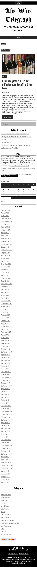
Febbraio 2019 (6, 340)
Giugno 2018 (5, 360)
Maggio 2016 (5, 431)
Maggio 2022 (5, 292)
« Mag (3, 201)
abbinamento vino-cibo (9, 492)
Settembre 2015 (6, 454)
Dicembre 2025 (6, 221)
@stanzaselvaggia (9, 160)
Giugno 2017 (5, 394)
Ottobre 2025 (5, 224)
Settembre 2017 (6, 386)
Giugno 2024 (5, 253)
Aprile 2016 (5, 434)
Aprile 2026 (5, 213)
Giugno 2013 (5, 474)
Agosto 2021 (5, 315)
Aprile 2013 (5, 479)
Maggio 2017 (5, 397)
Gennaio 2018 (5, 375)
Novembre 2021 (6, 307)
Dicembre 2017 (6, 377)
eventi (3, 503)
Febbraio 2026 (6, 219)
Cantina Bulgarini (6, 142)
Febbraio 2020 (6, 332)
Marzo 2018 (5, 369)
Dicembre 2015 (6, 445)
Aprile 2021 (5, 326)
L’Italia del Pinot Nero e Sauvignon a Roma (15, 145)
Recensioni (5, 517)
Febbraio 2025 (6, 238)
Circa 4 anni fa (5, 169)
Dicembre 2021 (6, 304)
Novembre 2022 (6, 284)
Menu (18, 3)
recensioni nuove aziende (10, 523)
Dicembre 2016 (6, 411)
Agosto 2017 (5, 389)
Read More (8, 117)
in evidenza (5, 506)
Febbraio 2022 (6, 301)
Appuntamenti (5, 498)
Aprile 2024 (5, 258)
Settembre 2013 (6, 468)
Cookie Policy (24, 554)
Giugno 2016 (5, 428)
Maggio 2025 (5, 230)
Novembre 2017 (6, 380)
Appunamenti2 (6, 495)
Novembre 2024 (6, 244)
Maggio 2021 (5, 324)
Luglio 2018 (5, 358)
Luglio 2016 (5, 426)
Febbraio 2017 (6, 406)
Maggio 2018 (5, 363)
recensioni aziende (7, 520)
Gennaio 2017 (5, 409)
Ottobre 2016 (5, 417)
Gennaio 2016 (5, 443)
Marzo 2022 (5, 298)
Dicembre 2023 (6, 264)
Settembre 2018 (6, 352)
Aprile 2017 (5, 400)
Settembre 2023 (6, 270)
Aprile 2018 (5, 366)
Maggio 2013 (5, 477)
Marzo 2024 (5, 261)
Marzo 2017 (5, 403)
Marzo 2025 (5, 236)
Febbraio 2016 (6, 440)
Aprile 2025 (5, 233)
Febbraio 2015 (6, 463)
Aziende (4, 500)
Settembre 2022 (6, 287)
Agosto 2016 (5, 423)
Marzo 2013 (5, 482)
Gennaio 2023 (5, 281)
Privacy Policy (13, 554)
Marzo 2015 (5, 460)
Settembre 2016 (6, 420)
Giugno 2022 (5, 289)
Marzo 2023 (5, 275)
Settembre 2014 (6, 465)
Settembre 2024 (6, 250)
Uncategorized (6, 526)
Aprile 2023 (5, 272)
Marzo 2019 (5, 338)
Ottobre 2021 (5, 309)
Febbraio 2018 (6, 372)
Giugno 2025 (5, 227)
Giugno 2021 (5, 321)
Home (3, 44)
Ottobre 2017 (5, 383)
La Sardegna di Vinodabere (10, 148)
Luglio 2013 (5, 471)
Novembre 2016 (6, 414)
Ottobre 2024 (5, 247)
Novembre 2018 (6, 346)
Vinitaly (3, 532)
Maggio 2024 (5, 255)
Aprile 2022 (5, 295)
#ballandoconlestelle (25, 166)
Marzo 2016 (5, 437)
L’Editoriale (5, 509)
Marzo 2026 (5, 216)
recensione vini (6, 514)
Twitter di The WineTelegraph (19, 169)
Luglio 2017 (5, 392)
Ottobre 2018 (5, 349)
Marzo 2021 (5, 329)
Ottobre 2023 (5, 267)
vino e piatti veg (6, 534)
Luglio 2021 (5, 318)
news (3, 512)
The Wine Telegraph (21, 550)
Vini (2, 529)
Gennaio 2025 (5, 241)
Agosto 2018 (5, 355)
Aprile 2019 (5, 335)
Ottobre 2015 (5, 451)
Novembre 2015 (6, 448)
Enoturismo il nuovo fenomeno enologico (15, 134)
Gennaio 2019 (5, 343)
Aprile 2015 (5, 457)
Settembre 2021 (6, 312)
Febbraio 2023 (6, 278)
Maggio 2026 (5, 210)
